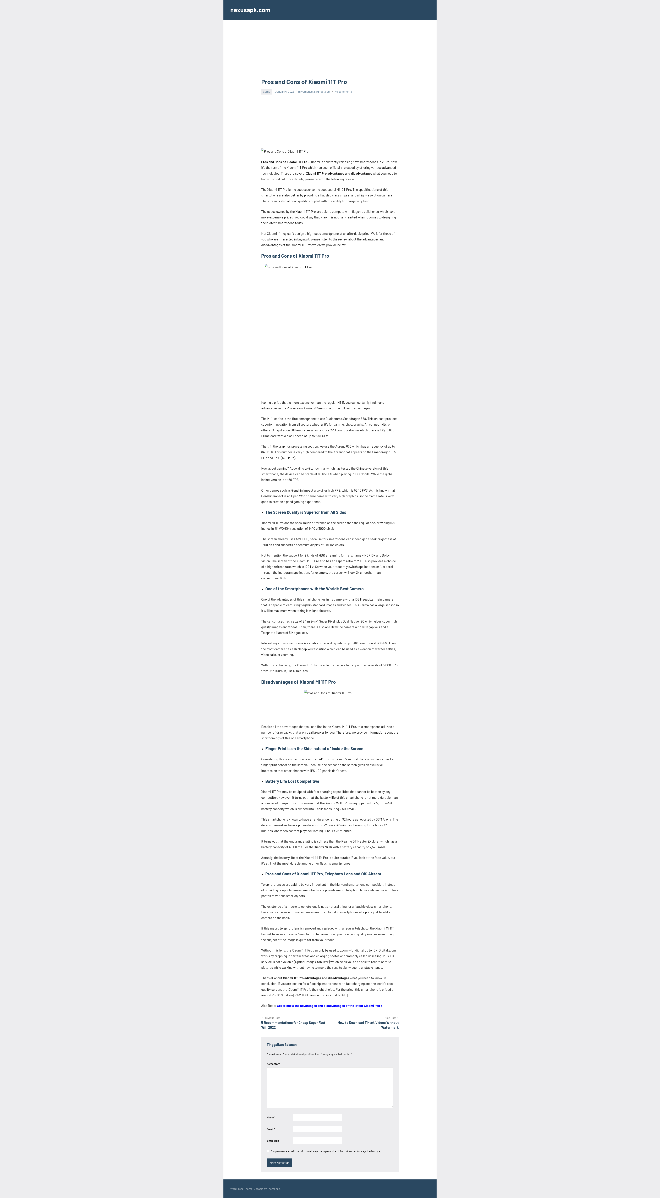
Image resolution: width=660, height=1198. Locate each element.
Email (271, 1129)
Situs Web (273, 1140)
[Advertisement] (330, 52)
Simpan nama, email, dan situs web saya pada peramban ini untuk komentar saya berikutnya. (326, 1151)
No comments (343, 91)
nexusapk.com (250, 9)
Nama (271, 1117)
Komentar (273, 1063)
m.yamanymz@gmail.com (314, 91)
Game (266, 91)
